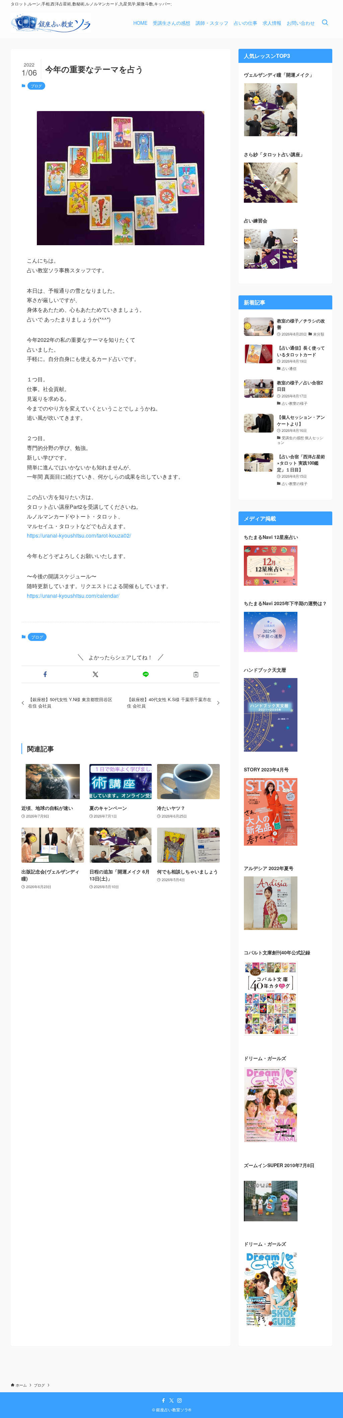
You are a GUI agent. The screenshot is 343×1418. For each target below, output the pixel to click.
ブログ (36, 85)
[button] (45, 674)
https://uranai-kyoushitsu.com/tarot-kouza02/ (79, 535)
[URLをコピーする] (196, 674)
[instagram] (180, 1401)
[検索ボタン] (325, 22)
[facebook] (163, 1401)
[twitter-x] (171, 1401)
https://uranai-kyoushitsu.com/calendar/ (73, 595)
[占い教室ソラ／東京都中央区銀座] (51, 23)
